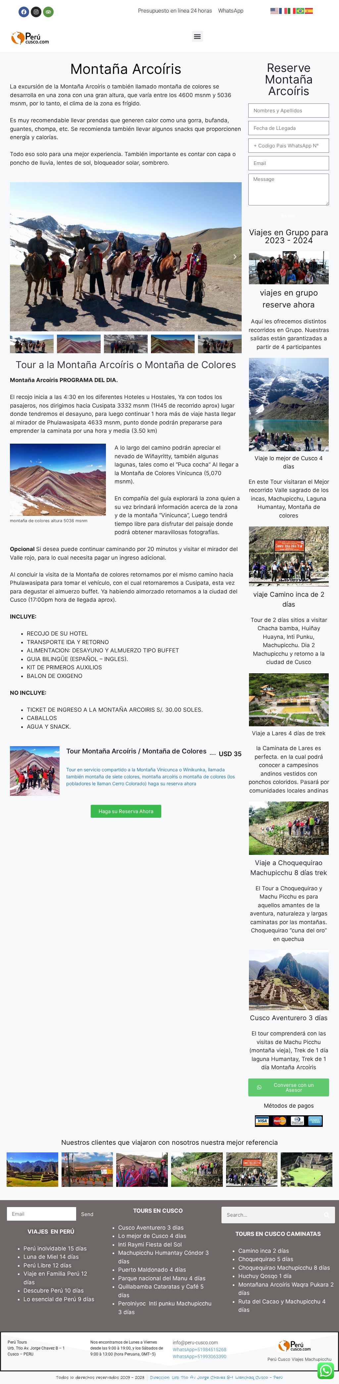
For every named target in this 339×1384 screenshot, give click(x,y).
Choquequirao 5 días (265, 1259)
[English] (274, 10)
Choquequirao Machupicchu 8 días (284, 1267)
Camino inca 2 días (264, 1250)
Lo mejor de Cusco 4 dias (152, 1236)
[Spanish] (309, 10)
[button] (197, 36)
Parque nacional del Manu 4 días (162, 1278)
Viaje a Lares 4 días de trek (288, 733)
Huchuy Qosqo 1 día (265, 1276)
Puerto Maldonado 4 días (152, 1269)
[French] (283, 10)
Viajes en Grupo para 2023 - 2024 (288, 236)
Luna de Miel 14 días (51, 1256)
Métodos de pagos (289, 1105)
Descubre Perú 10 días (54, 1290)
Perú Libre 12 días (48, 1265)
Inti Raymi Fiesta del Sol (150, 1244)
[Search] (326, 1215)
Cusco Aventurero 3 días (288, 1018)
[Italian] (292, 10)
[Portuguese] (300, 10)
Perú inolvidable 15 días (55, 1248)
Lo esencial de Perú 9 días (59, 1299)
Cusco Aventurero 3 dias (151, 1227)
